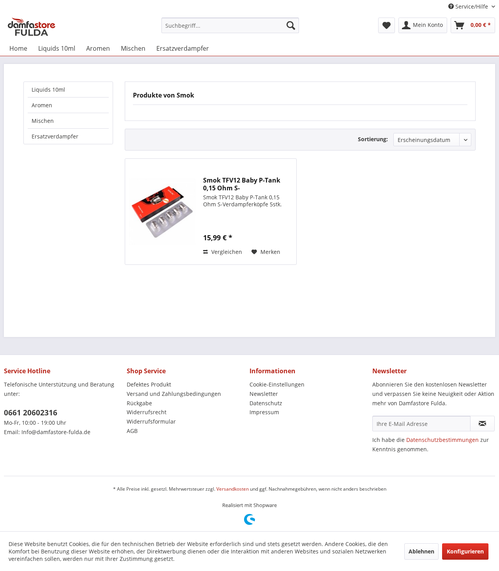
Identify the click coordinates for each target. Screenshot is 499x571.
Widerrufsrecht (146, 412)
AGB (132, 430)
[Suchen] (291, 25)
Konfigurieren (465, 551)
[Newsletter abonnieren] (482, 423)
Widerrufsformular (151, 421)
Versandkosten (232, 489)
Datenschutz (266, 403)
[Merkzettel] (386, 25)
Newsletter (264, 393)
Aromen (42, 105)
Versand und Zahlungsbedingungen (174, 393)
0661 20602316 (30, 413)
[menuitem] (230, 25)
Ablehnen (421, 551)
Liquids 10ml (48, 89)
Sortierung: (373, 139)
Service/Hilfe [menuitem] (472, 6)
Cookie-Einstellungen (277, 384)
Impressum (264, 412)
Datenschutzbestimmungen (442, 439)
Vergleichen (226, 251)
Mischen (43, 120)
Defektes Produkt (149, 384)
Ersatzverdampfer (55, 136)
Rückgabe (139, 403)
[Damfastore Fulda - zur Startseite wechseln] (31, 27)
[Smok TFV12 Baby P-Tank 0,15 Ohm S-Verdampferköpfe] (162, 212)
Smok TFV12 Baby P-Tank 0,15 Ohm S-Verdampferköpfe (241, 184)
